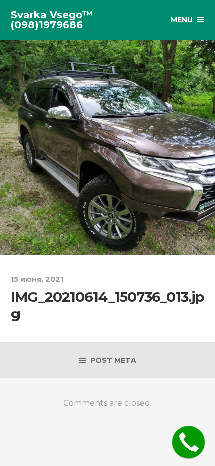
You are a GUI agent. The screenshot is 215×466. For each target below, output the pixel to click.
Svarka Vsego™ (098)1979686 (52, 20)
